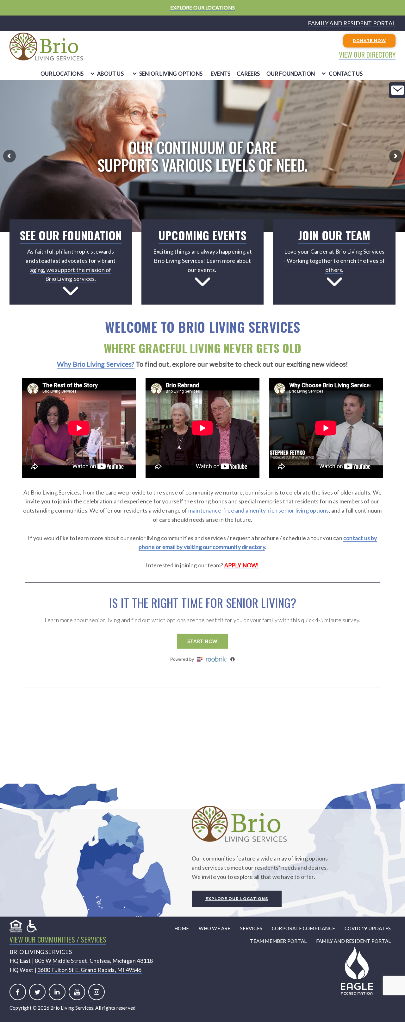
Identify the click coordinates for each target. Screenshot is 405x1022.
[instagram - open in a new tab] (96, 992)
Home (181, 928)
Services (251, 928)
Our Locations (62, 73)
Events (220, 73)
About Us (110, 73)
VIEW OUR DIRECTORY (367, 54)
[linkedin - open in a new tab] (57, 992)
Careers (248, 73)
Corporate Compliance (303, 928)
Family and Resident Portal (353, 941)
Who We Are (215, 928)
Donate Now (369, 40)
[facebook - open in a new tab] (17, 992)
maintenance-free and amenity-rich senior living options (258, 510)
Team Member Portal (278, 941)
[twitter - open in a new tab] (37, 992)
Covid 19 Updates (368, 928)
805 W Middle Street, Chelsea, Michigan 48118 (94, 960)
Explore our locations (236, 898)
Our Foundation (290, 73)
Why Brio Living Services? (95, 364)
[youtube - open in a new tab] (76, 992)
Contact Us (346, 73)
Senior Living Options (170, 73)
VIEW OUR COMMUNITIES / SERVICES (57, 939)
